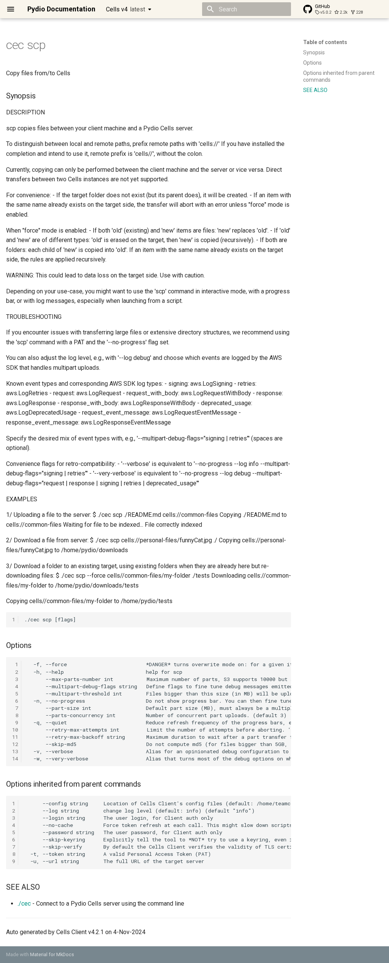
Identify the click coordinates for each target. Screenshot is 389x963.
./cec (24, 903)
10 (15, 729)
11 (15, 736)
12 (15, 744)
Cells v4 (125, 9)
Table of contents (325, 42)
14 (15, 758)
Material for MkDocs (52, 954)
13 (15, 751)
